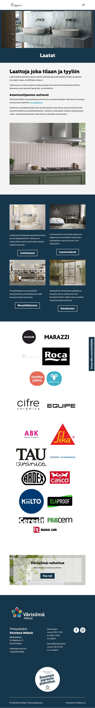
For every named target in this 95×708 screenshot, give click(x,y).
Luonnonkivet (67, 252)
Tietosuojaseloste (35, 702)
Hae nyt (47, 575)
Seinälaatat (68, 308)
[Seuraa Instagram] (82, 630)
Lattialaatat (27, 253)
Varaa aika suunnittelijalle (91, 354)
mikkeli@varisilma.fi (18, 648)
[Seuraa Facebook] (76, 630)
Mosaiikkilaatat (27, 305)
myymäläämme (36, 102)
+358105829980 (17, 652)
